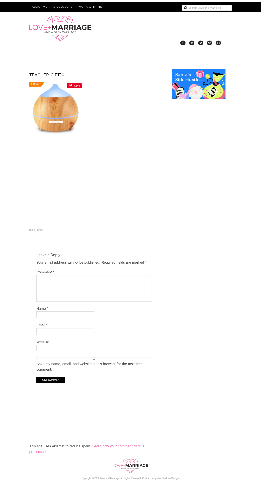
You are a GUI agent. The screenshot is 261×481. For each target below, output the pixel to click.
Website (42, 342)
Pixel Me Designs (171, 478)
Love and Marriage (60, 28)
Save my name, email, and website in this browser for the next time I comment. (90, 366)
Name (42, 309)
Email (42, 325)
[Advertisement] (198, 245)
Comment (45, 272)
